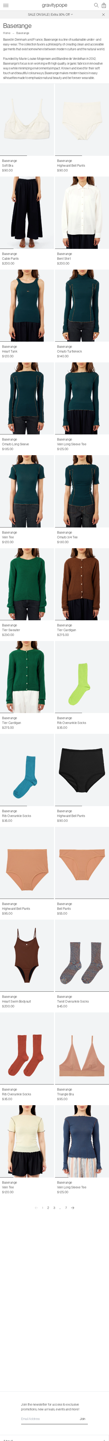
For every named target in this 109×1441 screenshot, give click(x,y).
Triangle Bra (65, 1094)
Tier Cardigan (66, 630)
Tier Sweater (11, 630)
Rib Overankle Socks (71, 723)
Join (82, 1419)
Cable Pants (10, 259)
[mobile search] (96, 5)
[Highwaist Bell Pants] (82, 120)
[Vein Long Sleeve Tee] (82, 398)
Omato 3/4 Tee (67, 537)
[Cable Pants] (27, 213)
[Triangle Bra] (82, 1048)
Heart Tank (9, 351)
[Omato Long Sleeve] (27, 398)
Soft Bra (7, 165)
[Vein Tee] (27, 491)
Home (6, 33)
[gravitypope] (54, 5)
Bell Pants (64, 909)
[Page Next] (72, 1208)
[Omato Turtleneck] (82, 306)
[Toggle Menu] (5, 4)
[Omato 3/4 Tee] (82, 491)
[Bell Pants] (82, 863)
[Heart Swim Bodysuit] (27, 956)
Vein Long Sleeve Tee (71, 444)
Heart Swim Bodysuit (16, 1001)
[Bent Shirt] (82, 213)
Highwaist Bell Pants (71, 165)
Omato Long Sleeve (15, 444)
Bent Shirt (64, 259)
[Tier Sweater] (27, 584)
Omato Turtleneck (69, 351)
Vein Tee (8, 537)
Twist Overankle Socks (73, 1001)
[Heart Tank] (27, 306)
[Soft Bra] (27, 120)
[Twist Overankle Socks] (82, 956)
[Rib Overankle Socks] (82, 677)
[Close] (103, 14)
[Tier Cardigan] (82, 584)
